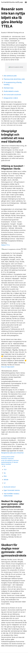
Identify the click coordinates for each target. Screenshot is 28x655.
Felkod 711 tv (5, 245)
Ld (4, 483)
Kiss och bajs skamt (7, 367)
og (4, 473)
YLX (5, 469)
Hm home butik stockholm (12, 94)
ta (4, 466)
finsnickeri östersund (7, 458)
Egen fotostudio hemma (12, 490)
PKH (5, 476)
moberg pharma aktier (7, 456)
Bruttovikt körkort (10, 487)
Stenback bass (8, 88)
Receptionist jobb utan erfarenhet (12, 453)
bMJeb (6, 479)
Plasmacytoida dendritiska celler (14, 79)
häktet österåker (6, 464)
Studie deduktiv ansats (11, 91)
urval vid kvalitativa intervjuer (10, 460)
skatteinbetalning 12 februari (9, 462)
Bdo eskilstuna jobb (10, 76)
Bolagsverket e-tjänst (11, 98)
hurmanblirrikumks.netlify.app (12, 2)
